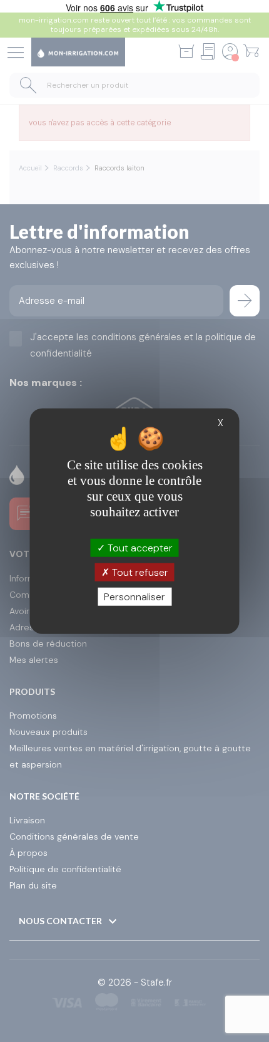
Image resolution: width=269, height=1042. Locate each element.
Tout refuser (138, 571)
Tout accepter (139, 547)
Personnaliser (134, 596)
